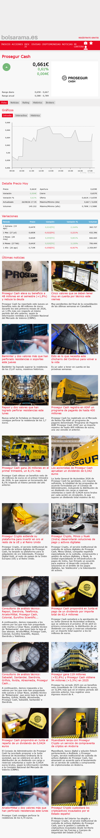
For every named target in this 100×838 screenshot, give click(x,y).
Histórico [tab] (37, 102)
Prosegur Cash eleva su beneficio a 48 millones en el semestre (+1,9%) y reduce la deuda (24, 296)
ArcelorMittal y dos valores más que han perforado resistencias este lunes (25, 809)
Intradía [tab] (7, 115)
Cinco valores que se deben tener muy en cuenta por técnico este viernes (72, 296)
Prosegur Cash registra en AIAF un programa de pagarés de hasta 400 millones (73, 410)
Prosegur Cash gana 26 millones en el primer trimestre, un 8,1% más (25, 469)
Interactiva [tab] (21, 115)
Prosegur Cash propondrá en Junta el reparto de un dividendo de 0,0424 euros (25, 743)
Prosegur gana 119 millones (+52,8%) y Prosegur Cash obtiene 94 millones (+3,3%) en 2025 (73, 677)
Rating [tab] (26, 102)
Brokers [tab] (50, 102)
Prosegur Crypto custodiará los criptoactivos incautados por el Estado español (70, 810)
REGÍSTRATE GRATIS (89, 38)
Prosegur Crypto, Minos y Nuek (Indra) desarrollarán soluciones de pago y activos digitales (73, 539)
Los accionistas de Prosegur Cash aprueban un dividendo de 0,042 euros (72, 470)
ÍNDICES (5, 44)
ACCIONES (17, 44)
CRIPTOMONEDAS (51, 44)
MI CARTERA (79, 45)
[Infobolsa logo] (19, 37)
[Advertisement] (50, 18)
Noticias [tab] (15, 102)
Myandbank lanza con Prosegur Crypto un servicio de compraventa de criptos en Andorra (73, 743)
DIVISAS (36, 44)
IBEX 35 (26, 45)
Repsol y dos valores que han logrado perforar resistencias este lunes (22, 410)
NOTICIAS (67, 44)
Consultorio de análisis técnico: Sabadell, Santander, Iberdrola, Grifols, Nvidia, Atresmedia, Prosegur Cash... (25, 679)
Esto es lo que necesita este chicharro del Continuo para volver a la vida (73, 359)
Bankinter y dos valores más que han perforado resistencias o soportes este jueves (25, 359)
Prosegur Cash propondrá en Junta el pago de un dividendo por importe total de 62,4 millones (74, 611)
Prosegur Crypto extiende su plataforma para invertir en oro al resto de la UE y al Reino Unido (22, 539)
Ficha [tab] (4, 102)
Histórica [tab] (35, 115)
